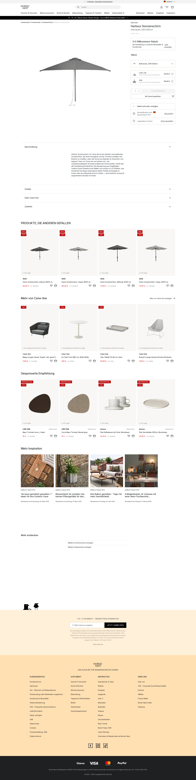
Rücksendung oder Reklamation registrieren (46, 694)
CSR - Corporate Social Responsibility (152, 686)
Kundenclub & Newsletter (39, 698)
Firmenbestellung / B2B (38, 732)
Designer (101, 690)
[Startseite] (25, 7)
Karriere (141, 690)
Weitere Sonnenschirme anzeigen (80, 543)
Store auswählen (167, 121)
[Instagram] (98, 745)
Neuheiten (140, 13)
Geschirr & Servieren (29, 13)
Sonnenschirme (47, 22)
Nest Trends (102, 724)
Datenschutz (34, 724)
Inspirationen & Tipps (106, 682)
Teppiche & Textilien (93, 13)
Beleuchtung (77, 13)
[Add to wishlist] (51, 285)
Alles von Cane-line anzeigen (161, 298)
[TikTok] (105, 745)
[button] (135, 33)
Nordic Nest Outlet (145, 703)
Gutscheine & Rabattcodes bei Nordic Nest (114, 736)
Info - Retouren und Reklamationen (43, 690)
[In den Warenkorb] (55, 285)
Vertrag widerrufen (98, 644)
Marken (150, 13)
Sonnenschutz (36, 22)
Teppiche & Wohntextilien (80, 698)
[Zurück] (28, 71)
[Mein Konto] (161, 7)
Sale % (100, 698)
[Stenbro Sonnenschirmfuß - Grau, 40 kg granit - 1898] (134, 81)
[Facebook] (90, 745)
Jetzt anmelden (168, 46)
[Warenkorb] (172, 7)
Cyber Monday (103, 732)
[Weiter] (122, 71)
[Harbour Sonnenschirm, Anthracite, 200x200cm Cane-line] (75, 70)
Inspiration (171, 13)
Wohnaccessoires (47, 13)
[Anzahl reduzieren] (132, 91)
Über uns (141, 682)
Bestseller (101, 707)
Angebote (160, 13)
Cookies (33, 728)
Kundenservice (35, 682)
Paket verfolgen (36, 715)
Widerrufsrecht (35, 736)
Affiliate (140, 694)
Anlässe (101, 711)
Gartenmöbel (25, 22)
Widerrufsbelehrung (37, 703)
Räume (100, 715)
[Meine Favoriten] (167, 7)
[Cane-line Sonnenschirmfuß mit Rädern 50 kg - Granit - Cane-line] (134, 74)
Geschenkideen (104, 719)
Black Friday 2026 (104, 728)
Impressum (34, 686)
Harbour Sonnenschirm (61, 22)
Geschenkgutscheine (79, 711)
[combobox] (169, 1)
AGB (31, 719)
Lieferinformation (36, 711)
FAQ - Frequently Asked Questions (43, 707)
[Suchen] (78, 7)
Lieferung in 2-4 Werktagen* (99, 1)
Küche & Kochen (63, 13)
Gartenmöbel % (118, 13)
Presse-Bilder (143, 698)
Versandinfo (168, 114)
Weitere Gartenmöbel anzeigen (79, 547)
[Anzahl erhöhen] (138, 91)
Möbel (106, 13)
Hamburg (141, 707)
